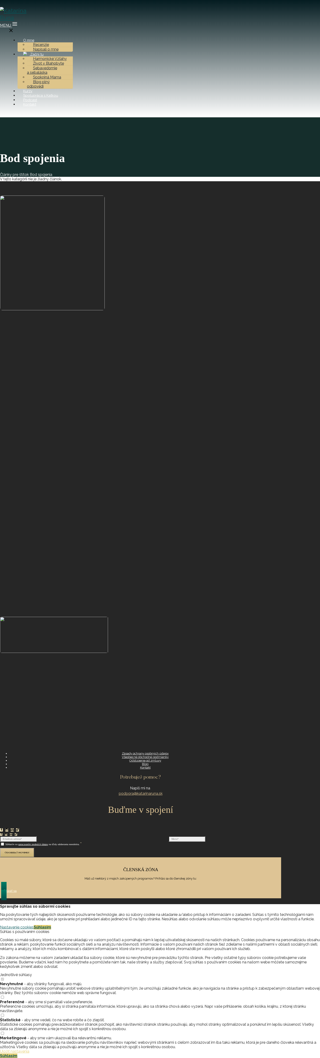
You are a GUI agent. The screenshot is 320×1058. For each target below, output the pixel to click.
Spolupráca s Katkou (40, 95)
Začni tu (36, 54)
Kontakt (29, 104)
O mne (28, 40)
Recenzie (41, 44)
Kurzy (27, 91)
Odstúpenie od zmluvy (145, 760)
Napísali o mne (46, 49)
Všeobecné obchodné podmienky (145, 757)
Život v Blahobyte (48, 63)
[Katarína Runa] (17, 17)
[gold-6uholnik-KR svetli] (52, 309)
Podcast (30, 100)
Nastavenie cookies (17, 927)
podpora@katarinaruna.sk (141, 793)
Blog (145, 764)
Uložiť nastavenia (14, 1051)
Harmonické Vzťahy (50, 58)
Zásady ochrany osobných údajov (145, 753)
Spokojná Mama (47, 77)
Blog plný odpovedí (38, 84)
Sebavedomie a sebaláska (42, 70)
